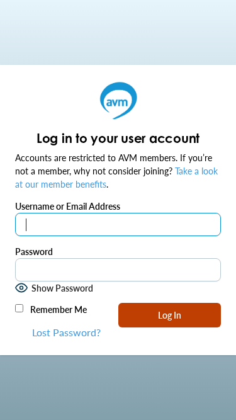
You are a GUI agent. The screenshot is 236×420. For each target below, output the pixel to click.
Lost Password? (66, 332)
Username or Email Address (67, 206)
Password (34, 251)
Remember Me (57, 309)
